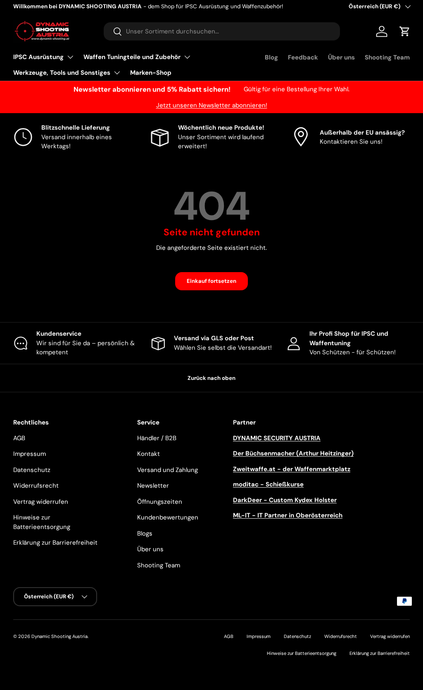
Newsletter (153, 485)
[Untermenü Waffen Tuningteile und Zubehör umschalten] (187, 57)
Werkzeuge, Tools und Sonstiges (61, 73)
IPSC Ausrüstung (38, 57)
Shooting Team (387, 57)
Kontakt (148, 454)
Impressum (29, 454)
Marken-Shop (150, 73)
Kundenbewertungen (167, 517)
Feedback (303, 57)
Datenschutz (31, 470)
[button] (405, 31)
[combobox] (222, 31)
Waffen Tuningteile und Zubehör (132, 57)
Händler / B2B (156, 438)
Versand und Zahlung (167, 470)
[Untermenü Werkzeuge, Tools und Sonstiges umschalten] (117, 73)
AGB (19, 438)
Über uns (341, 57)
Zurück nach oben (211, 378)
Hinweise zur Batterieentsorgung (301, 653)
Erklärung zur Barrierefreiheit (55, 542)
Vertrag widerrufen (40, 502)
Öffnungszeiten (159, 502)
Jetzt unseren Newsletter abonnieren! (211, 105)
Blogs (144, 533)
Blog (271, 57)
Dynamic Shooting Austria (59, 636)
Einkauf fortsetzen (211, 281)
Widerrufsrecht (36, 485)
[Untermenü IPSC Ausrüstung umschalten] (70, 57)
